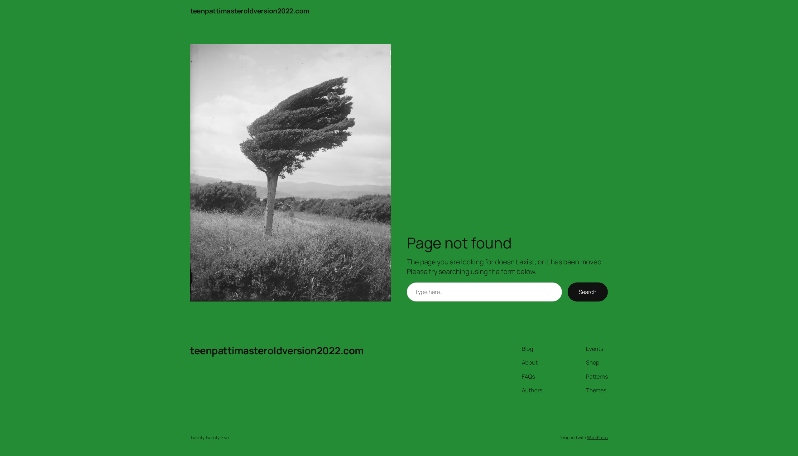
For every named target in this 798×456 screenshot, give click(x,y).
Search (588, 292)
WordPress (597, 437)
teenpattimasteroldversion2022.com (250, 11)
